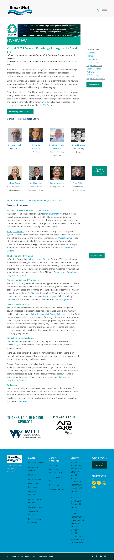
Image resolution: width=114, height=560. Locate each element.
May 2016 (75, 529)
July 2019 (75, 471)
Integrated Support (32, 493)
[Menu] (103, 10)
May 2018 (75, 494)
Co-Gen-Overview (35, 462)
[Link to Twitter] (92, 556)
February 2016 (77, 536)
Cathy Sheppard (57, 183)
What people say (56, 489)
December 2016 (78, 520)
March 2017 (76, 513)
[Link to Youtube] (101, 556)
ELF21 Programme (33, 200)
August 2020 (76, 465)
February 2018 (77, 504)
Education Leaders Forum (55, 471)
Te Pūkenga (33, 293)
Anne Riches (78, 183)
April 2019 (75, 478)
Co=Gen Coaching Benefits (35, 501)
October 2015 (77, 542)
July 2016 (75, 523)
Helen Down (14, 183)
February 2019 (77, 484)
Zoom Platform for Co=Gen (34, 520)
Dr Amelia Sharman (63, 238)
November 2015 (78, 539)
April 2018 (75, 497)
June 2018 (75, 491)
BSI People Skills (53, 314)
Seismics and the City (56, 479)
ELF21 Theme (46, 105)
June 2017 (75, 507)
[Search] (96, 10)
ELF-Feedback (92, 75)
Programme (91, 59)
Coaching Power (35, 479)
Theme (89, 56)
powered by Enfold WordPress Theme (39, 556)
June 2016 (75, 526)
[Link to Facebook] (97, 556)
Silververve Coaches (33, 513)
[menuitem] (96, 10)
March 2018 (76, 500)
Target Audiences (94, 65)
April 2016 (75, 533)
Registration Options (95, 78)
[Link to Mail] (105, 556)
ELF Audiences (25, 401)
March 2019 (76, 481)
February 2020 (77, 468)
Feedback (32, 475)
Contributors (92, 62)
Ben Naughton (36, 183)
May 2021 (75, 462)
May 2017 (75, 510)
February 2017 (77, 517)
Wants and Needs (35, 507)
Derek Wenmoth (14, 145)
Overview (90, 52)
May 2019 (75, 475)
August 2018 (76, 488)
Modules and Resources (33, 485)
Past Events (54, 485)
